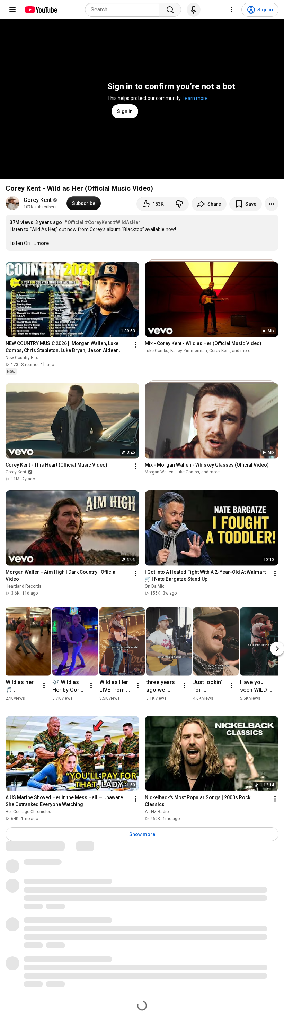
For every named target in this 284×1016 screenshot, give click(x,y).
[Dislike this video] (179, 204)
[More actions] (271, 204)
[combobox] (124, 10)
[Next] (277, 649)
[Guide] (12, 10)
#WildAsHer (126, 222)
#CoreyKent (98, 222)
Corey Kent (38, 200)
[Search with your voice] (194, 10)
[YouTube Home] (40, 9)
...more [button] (40, 243)
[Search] (170, 10)
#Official (73, 222)
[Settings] (232, 10)
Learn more (195, 98)
